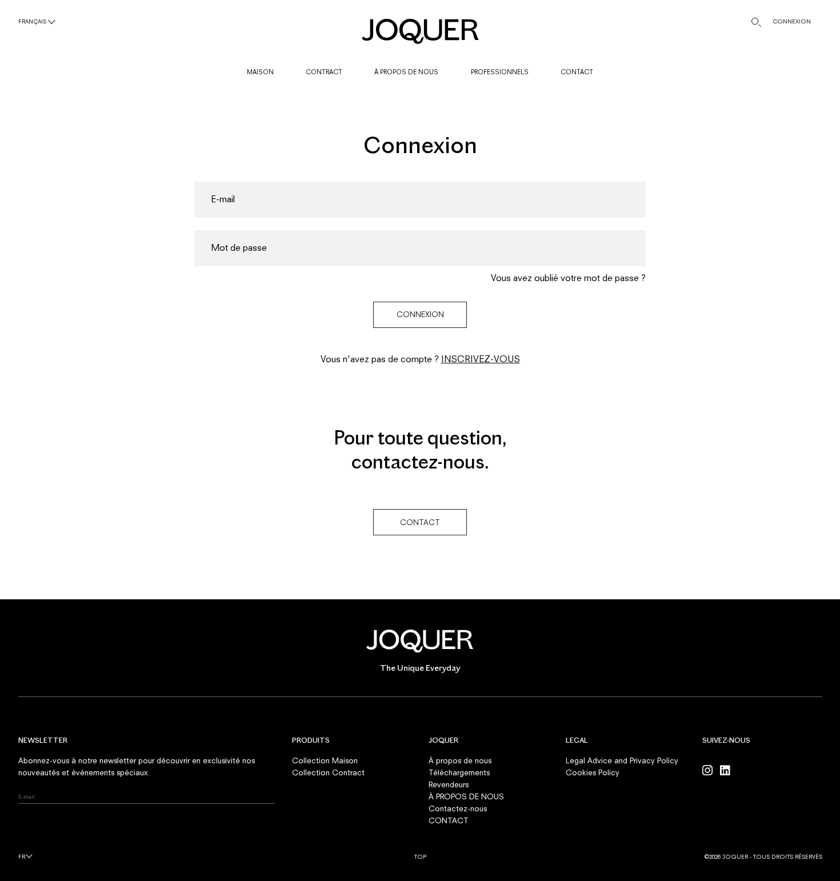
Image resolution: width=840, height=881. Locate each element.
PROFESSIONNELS (500, 71)
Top (420, 857)
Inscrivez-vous (480, 359)
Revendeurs (449, 784)
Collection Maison (325, 760)
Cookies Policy (592, 772)
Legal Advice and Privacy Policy (622, 760)
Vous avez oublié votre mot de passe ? (568, 278)
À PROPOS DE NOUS (406, 71)
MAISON (260, 71)
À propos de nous (460, 760)
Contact (420, 522)
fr (21, 857)
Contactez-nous (458, 808)
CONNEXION (792, 21)
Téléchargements (459, 772)
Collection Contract (328, 772)
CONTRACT (324, 71)
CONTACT (577, 71)
